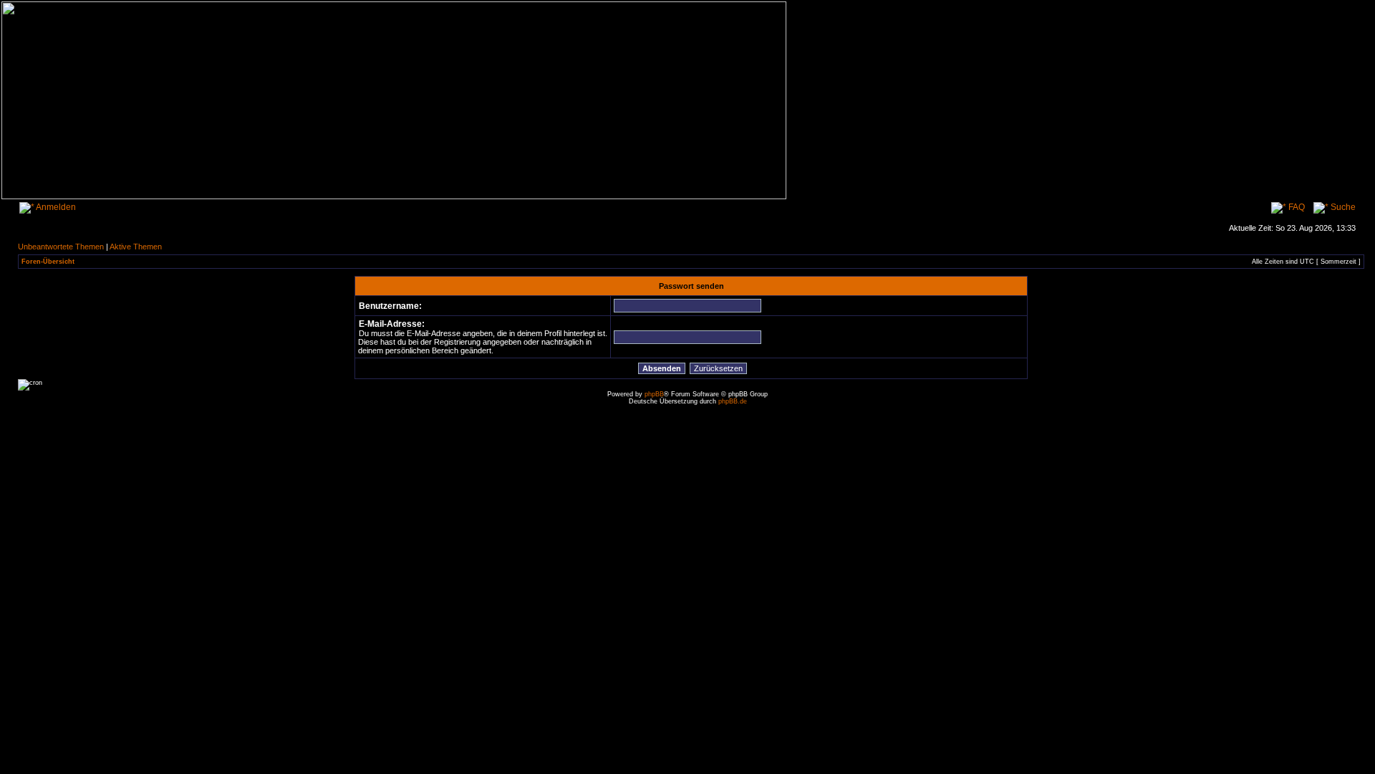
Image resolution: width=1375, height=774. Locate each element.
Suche (1342, 207)
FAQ (1295, 207)
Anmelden (55, 207)
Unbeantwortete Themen (61, 246)
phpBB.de (732, 401)
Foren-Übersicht (47, 261)
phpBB (654, 394)
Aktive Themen (136, 246)
